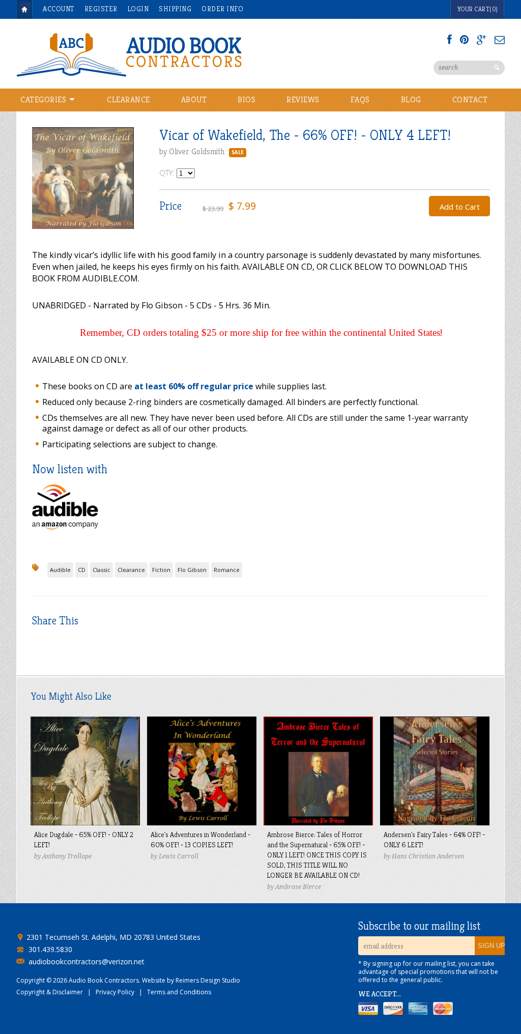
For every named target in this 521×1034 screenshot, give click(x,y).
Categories (44, 99)
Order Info (222, 8)
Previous (39, 187)
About (194, 99)
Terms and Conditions (179, 992)
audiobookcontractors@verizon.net (86, 961)
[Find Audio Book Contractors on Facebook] (449, 40)
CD (81, 569)
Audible (60, 569)
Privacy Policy (115, 992)
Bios (246, 99)
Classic (101, 569)
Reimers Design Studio (208, 980)
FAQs (360, 99)
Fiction (161, 569)
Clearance (128, 99)
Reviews (303, 99)
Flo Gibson (192, 569)
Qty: (168, 172)
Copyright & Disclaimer (49, 992)
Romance (227, 569)
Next (126, 187)
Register (101, 8)
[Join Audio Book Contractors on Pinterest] (464, 40)
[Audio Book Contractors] (169, 54)
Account (58, 8)
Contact (470, 99)
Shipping (175, 8)
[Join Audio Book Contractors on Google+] (481, 40)
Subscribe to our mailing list (419, 926)
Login (138, 8)
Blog (411, 99)
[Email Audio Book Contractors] (500, 40)
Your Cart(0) (477, 9)
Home (24, 9)
